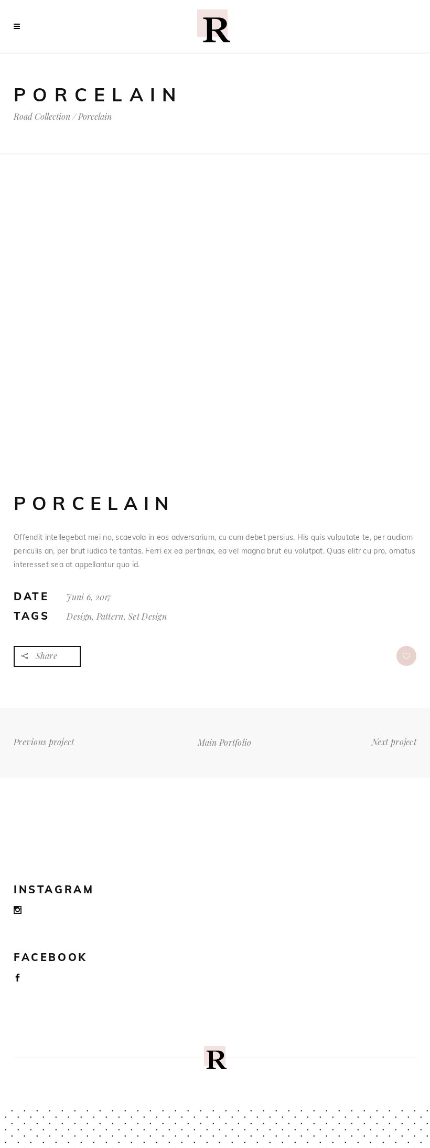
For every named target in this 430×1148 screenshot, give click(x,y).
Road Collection (42, 116)
